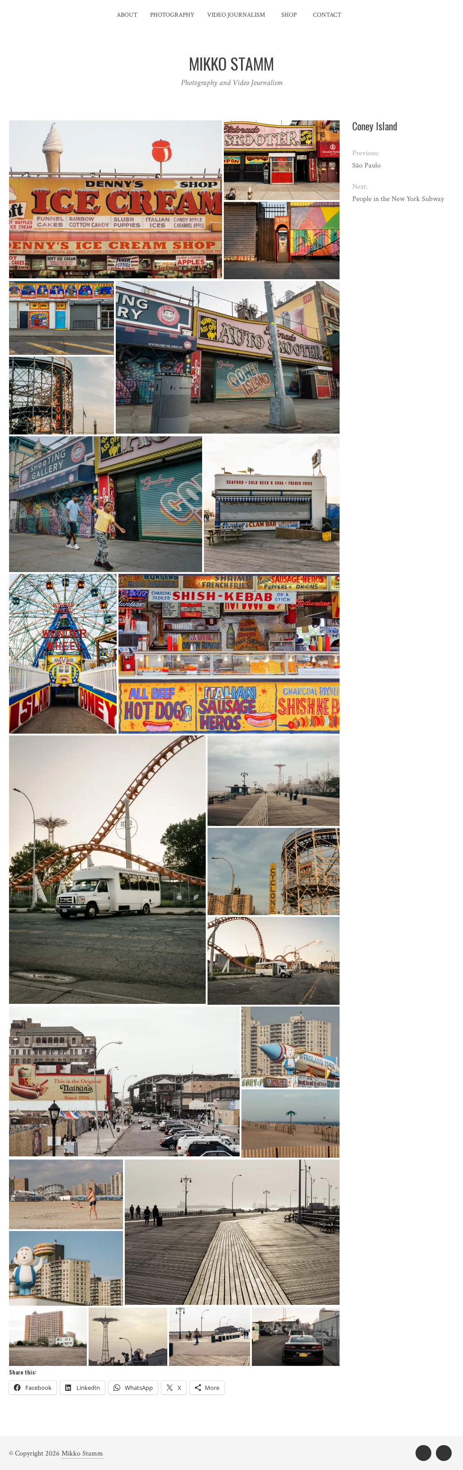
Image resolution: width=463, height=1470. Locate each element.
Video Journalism (236, 15)
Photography (172, 15)
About (127, 15)
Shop (289, 15)
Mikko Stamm (82, 1453)
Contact (327, 15)
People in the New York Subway (398, 199)
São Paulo (366, 165)
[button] (115, 199)
